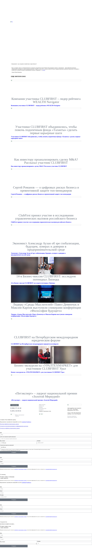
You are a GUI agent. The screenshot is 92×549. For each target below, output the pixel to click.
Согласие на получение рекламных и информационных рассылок (14, 426)
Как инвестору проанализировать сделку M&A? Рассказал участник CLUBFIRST (39, 166)
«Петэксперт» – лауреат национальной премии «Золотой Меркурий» (34, 400)
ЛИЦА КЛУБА (42, 404)
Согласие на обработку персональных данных (10, 428)
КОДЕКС (41, 407)
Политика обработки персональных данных (72, 417)
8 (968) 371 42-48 (15, 408)
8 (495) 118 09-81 (15, 411)
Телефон (38, 440)
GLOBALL (41, 409)
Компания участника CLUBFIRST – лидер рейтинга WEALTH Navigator (35, 105)
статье (43, 70)
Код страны (2, 440)
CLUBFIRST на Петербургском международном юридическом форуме (35, 344)
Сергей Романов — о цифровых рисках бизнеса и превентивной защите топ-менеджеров (41, 194)
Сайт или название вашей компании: (8, 436)
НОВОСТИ (41, 405)
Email (1, 461)
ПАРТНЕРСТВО (42, 408)
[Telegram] (54, 21)
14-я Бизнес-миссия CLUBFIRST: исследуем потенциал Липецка (33, 283)
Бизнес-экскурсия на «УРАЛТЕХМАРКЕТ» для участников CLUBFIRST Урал (37, 372)
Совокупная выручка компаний (7, 445)
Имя (1, 432)
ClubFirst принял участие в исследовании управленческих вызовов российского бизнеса (41, 222)
